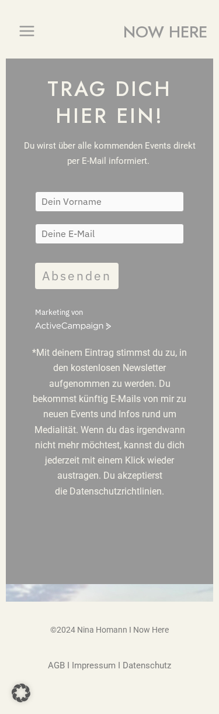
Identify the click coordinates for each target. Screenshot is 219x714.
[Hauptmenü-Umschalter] (27, 31)
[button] (21, 693)
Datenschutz (147, 665)
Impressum (94, 665)
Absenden (77, 275)
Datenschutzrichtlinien (115, 491)
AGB (56, 665)
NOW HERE (165, 31)
